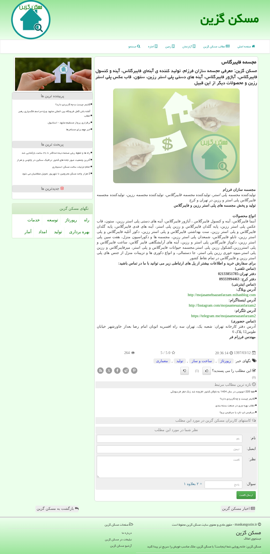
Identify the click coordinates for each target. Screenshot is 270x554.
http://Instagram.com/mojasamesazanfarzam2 (222, 305)
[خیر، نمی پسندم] (184, 371)
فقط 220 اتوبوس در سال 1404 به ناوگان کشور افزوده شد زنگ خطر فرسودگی (213, 391)
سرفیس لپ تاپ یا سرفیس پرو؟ (237, 412)
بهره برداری (79, 231)
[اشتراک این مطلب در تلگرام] (125, 370)
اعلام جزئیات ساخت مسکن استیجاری (71, 166)
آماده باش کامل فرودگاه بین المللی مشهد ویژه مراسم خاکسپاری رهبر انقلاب (54, 113)
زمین (168, 46)
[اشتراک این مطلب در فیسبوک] (117, 370)
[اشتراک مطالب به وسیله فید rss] (100, 370)
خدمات (33, 220)
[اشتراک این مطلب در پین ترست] (134, 370)
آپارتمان (187, 46)
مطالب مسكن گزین (214, 46)
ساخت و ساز (202, 361)
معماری (162, 361)
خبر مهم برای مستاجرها (78, 129)
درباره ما (127, 533)
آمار (28, 231)
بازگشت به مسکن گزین (56, 509)
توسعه (52, 220)
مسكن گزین (229, 18)
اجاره (151, 46)
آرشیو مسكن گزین (121, 545)
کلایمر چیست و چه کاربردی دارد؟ (237, 398)
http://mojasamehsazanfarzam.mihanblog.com (222, 295)
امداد (42, 231)
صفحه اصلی (245, 46)
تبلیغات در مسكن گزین (118, 539)
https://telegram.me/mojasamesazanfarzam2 (223, 316)
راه (86, 220)
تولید (179, 361)
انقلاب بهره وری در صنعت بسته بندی (235, 405)
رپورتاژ (225, 361)
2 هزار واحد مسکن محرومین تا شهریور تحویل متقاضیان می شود (56, 173)
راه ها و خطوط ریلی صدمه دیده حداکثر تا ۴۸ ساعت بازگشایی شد (56, 153)
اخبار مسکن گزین (236, 509)
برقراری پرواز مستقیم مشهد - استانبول (69, 122)
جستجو (132, 46)
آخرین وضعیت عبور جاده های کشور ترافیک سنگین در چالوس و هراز (53, 160)
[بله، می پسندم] (206, 371)
